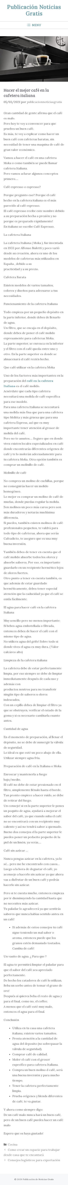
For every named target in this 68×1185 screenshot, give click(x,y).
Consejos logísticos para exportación (34, 1160)
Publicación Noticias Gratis (34, 10)
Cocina (12, 1144)
